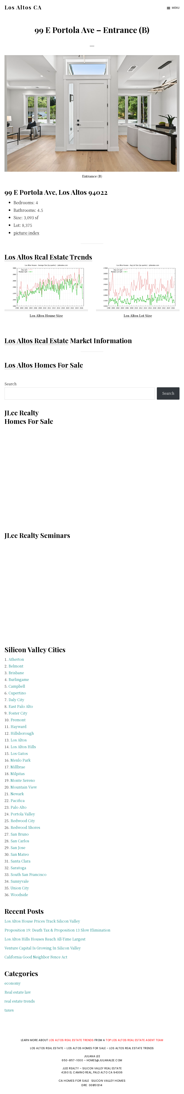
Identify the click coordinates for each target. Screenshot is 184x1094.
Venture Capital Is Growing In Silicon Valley (42, 948)
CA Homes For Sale (74, 1081)
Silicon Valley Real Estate (102, 1068)
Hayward (18, 726)
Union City (20, 887)
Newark (17, 793)
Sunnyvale (20, 881)
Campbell (17, 686)
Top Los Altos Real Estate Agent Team (134, 1040)
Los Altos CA (23, 7)
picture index (26, 233)
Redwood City (23, 820)
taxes (9, 1010)
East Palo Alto (21, 706)
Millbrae (18, 766)
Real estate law (17, 992)
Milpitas (18, 773)
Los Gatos (19, 753)
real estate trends (19, 1001)
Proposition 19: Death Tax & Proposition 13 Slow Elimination (57, 930)
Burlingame (19, 679)
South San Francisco (28, 874)
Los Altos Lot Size (138, 315)
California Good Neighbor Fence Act (35, 957)
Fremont (18, 719)
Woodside (19, 894)
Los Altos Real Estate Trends (48, 256)
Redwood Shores (25, 827)
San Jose (18, 847)
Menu (176, 8)
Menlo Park (21, 760)
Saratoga (18, 867)
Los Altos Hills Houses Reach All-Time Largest (44, 939)
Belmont (16, 666)
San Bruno (20, 834)
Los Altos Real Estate (36, 340)
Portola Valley (23, 814)
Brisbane (16, 672)
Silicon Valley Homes (108, 1081)
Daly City (16, 699)
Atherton (16, 659)
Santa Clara (21, 861)
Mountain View (24, 787)
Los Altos (19, 740)
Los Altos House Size (46, 315)
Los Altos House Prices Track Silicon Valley (42, 921)
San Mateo (20, 854)
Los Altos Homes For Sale (43, 364)
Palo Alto (18, 807)
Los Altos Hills (23, 746)
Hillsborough (22, 733)
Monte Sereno (23, 780)
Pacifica (18, 800)
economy (12, 983)
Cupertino (17, 692)
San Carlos (20, 840)
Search (10, 383)
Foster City (18, 713)
